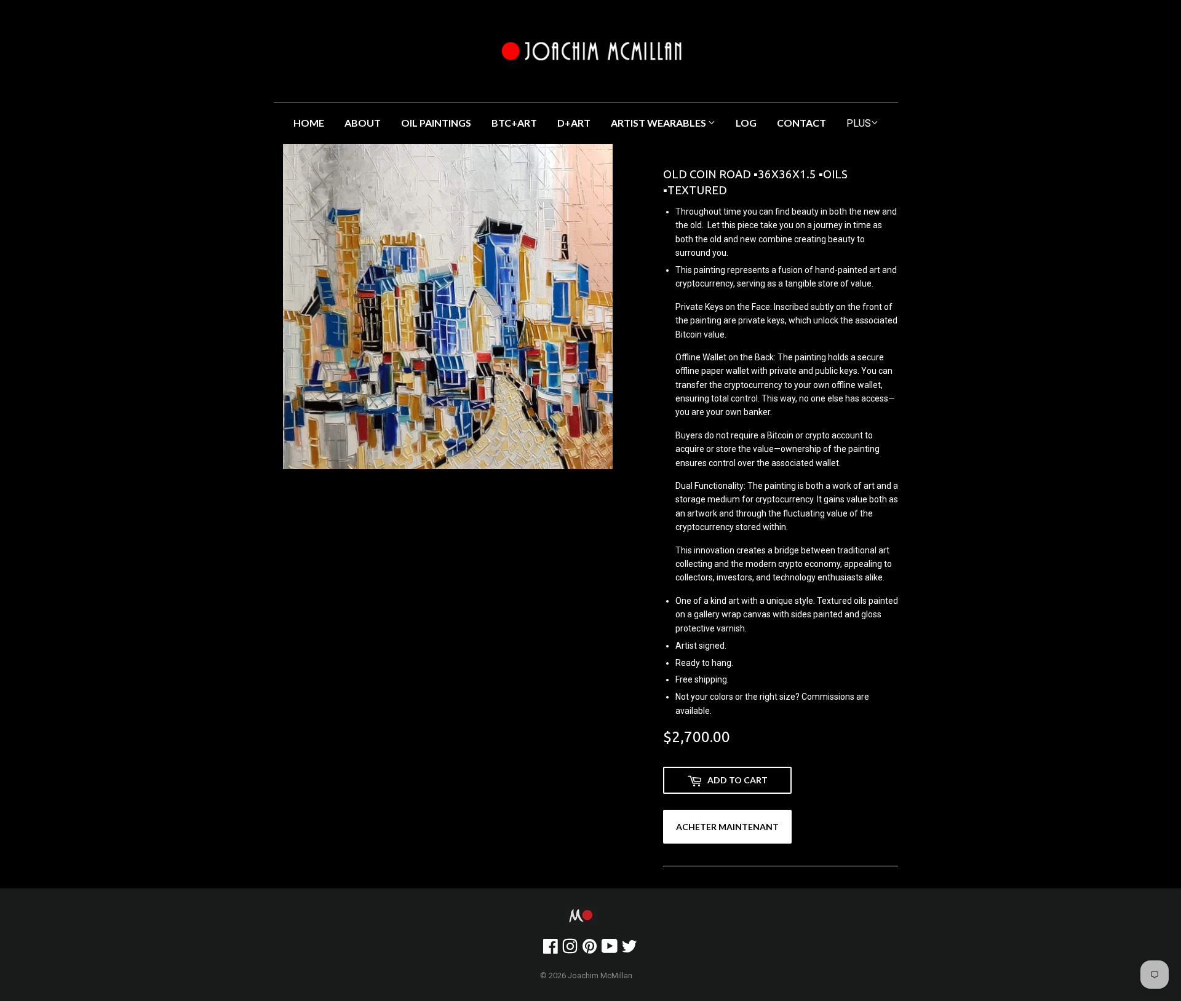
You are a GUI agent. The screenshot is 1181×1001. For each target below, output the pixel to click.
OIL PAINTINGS (436, 123)
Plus (858, 123)
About (362, 123)
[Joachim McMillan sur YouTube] (610, 949)
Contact (801, 123)
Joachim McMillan (600, 975)
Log (746, 123)
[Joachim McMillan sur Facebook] (551, 949)
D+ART (573, 123)
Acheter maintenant (727, 826)
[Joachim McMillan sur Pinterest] (589, 949)
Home (308, 123)
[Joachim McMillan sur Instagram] (570, 949)
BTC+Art (514, 123)
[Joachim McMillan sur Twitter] (629, 949)
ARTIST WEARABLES (659, 123)
